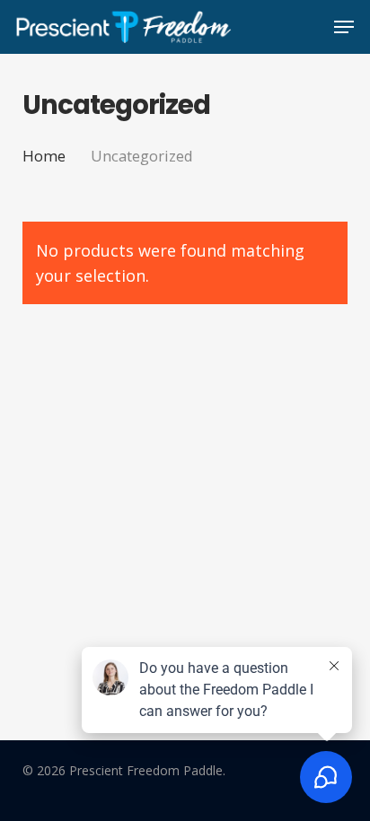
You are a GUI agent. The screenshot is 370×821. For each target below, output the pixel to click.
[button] (344, 27)
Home (44, 155)
